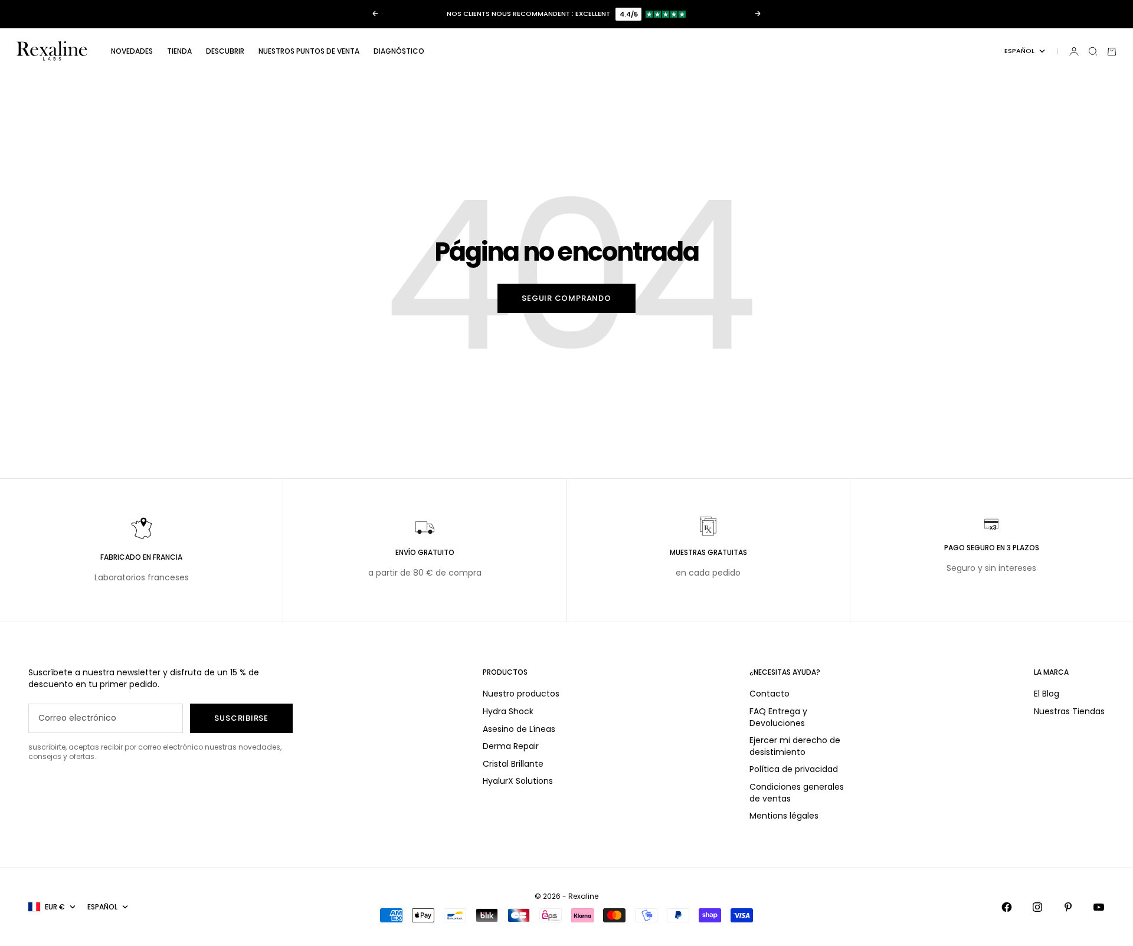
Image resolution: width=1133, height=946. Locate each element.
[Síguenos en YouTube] (1099, 907)
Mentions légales (783, 816)
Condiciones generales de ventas (796, 792)
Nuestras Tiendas (1069, 711)
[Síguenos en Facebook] (1007, 907)
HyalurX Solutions (518, 781)
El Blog (1046, 693)
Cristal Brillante (513, 764)
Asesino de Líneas (519, 729)
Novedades (132, 51)
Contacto (769, 693)
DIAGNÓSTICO (399, 51)
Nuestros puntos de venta (308, 51)
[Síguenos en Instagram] (1037, 907)
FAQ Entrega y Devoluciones (778, 717)
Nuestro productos (521, 693)
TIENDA (179, 51)
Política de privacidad (793, 769)
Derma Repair (511, 746)
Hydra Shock (508, 711)
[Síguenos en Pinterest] (1068, 907)
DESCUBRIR (225, 51)
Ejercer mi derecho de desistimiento (794, 746)
